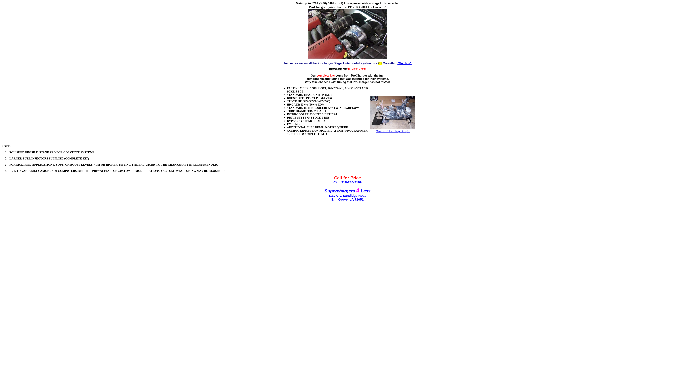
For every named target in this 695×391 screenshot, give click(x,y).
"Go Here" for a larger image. (393, 131)
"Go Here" (404, 63)
